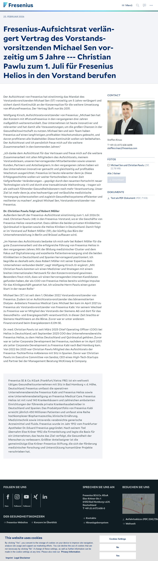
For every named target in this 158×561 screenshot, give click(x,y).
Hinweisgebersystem (97, 522)
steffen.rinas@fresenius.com (122, 148)
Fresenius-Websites (17, 522)
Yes (117, 556)
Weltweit (131, 523)
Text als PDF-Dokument (129, 198)
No (117, 547)
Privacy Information (70, 552)
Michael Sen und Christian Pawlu (130, 167)
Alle (109, 173)
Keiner (117, 173)
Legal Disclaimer (22, 558)
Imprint (9, 558)
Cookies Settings (117, 539)
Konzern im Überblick (45, 522)
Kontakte (91, 518)
